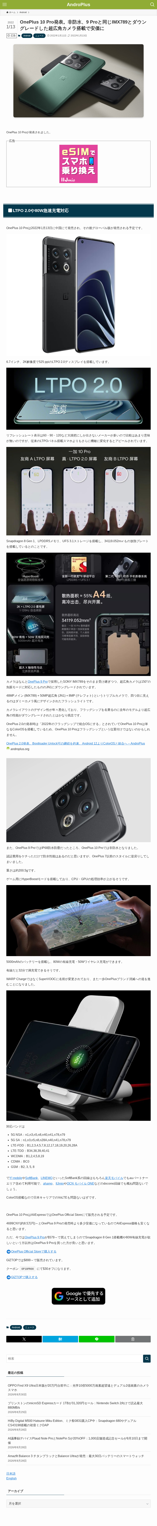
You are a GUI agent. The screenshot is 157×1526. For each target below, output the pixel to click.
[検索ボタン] (152, 4)
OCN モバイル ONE (80, 1183)
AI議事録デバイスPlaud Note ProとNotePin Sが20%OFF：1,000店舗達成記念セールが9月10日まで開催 (77, 1443)
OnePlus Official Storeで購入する (33, 1251)
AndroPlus (78, 4)
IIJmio (60, 1183)
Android (26, 35)
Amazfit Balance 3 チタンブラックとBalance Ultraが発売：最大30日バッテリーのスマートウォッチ (76, 1458)
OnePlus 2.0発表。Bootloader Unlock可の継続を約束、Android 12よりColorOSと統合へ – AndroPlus (75, 743)
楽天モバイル (114, 1178)
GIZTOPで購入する (24, 1277)
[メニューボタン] (4, 4)
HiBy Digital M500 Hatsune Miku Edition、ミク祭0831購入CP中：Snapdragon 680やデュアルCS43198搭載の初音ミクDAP (72, 1425)
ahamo (47, 1183)
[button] (24, 1339)
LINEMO (46, 1178)
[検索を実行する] (147, 1359)
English (11, 1478)
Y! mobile (15, 1178)
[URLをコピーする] (133, 1339)
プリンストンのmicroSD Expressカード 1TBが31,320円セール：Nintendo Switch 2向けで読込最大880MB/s (75, 1408)
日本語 (11, 1473)
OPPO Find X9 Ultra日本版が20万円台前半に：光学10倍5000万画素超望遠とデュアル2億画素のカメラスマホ (78, 1390)
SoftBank (31, 1178)
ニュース (39, 35)
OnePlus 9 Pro (38, 681)
